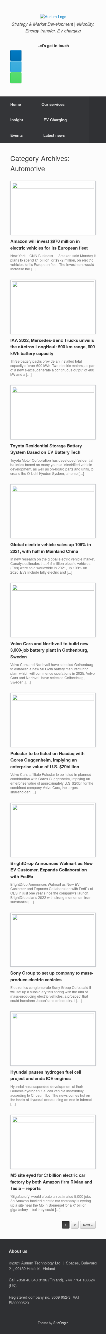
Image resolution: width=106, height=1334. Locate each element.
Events (16, 135)
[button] (97, 119)
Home (15, 104)
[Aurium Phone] (15, 77)
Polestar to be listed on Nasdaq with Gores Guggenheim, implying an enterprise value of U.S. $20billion (47, 760)
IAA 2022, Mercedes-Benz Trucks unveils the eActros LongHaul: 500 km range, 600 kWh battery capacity (52, 347)
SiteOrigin (60, 1322)
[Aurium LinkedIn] (15, 55)
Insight (16, 119)
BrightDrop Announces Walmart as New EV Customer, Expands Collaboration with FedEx (51, 870)
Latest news (54, 135)
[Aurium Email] (15, 66)
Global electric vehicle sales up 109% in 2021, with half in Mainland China (50, 547)
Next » (88, 1225)
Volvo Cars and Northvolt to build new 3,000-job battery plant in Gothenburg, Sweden (49, 650)
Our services (53, 104)
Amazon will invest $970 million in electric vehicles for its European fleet (49, 244)
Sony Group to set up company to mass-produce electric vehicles (51, 976)
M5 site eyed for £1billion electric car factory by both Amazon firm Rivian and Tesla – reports (51, 1181)
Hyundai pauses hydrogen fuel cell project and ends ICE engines (45, 1075)
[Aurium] (53, 16)
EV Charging (55, 119)
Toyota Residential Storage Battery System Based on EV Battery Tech (46, 449)
